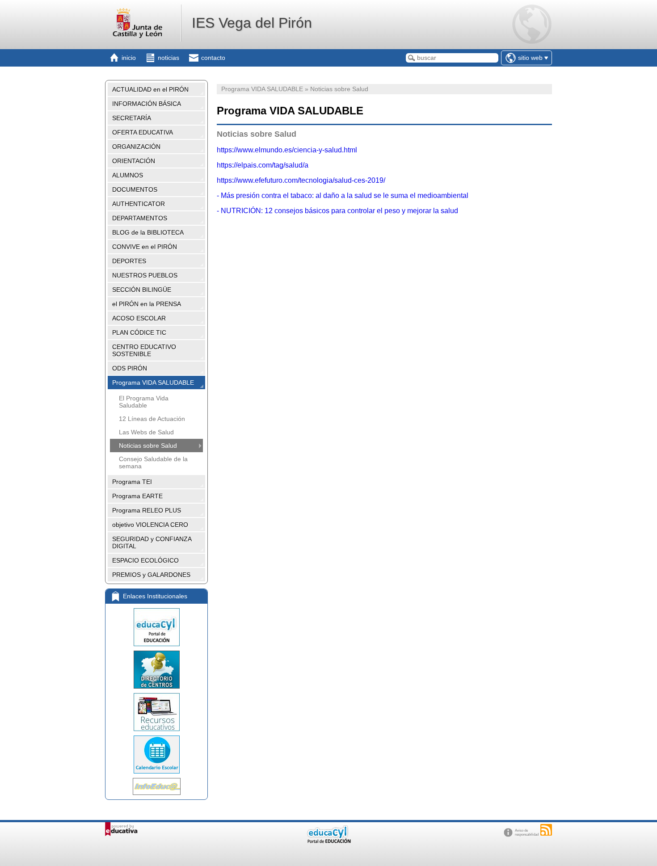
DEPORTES (129, 261)
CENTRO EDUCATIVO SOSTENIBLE (144, 350)
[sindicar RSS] (546, 830)
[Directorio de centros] (156, 670)
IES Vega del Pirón (252, 23)
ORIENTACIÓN (133, 160)
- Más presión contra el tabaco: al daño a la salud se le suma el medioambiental (342, 195)
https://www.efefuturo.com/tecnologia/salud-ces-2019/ (301, 180)
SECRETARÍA (131, 118)
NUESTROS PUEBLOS (144, 275)
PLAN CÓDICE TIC (139, 332)
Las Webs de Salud (146, 432)
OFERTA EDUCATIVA (142, 132)
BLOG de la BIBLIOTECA (148, 232)
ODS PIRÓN (129, 368)
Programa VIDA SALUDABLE (153, 382)
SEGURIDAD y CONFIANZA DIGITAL (152, 542)
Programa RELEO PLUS (146, 510)
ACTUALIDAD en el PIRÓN (150, 89)
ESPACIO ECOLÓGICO (145, 560)
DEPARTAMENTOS (139, 218)
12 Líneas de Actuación (152, 418)
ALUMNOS (127, 175)
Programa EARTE (137, 496)
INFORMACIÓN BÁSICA (146, 103)
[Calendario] (156, 755)
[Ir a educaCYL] (328, 841)
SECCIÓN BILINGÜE (141, 289)
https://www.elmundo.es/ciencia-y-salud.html (287, 150)
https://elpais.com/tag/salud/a (262, 165)
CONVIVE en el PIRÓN (144, 246)
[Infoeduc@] (156, 786)
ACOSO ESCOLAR (139, 318)
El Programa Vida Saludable (143, 402)
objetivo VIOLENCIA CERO (150, 524)
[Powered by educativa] (121, 829)
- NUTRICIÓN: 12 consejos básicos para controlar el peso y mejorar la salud (337, 210)
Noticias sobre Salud (148, 445)
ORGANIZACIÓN (136, 146)
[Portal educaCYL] (156, 627)
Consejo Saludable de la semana (153, 462)
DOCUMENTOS (134, 189)
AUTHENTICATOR (138, 203)
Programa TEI (132, 481)
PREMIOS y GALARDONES (151, 574)
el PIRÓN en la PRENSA (146, 303)
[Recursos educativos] (156, 712)
